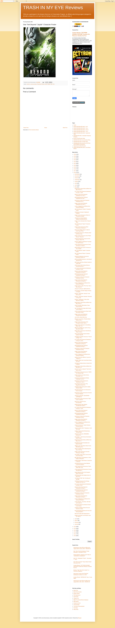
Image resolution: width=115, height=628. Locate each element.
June (76, 185)
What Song (76, 609)
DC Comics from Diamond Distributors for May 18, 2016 (83, 340)
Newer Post (25, 127)
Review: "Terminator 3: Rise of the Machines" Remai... (82, 300)
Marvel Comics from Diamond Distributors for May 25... (81, 272)
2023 (75, 159)
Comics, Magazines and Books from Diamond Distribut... (82, 207)
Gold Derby (76, 596)
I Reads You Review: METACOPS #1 (82, 288)
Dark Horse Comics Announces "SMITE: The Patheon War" (83, 373)
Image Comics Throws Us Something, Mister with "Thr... (83, 325)
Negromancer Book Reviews (80, 145)
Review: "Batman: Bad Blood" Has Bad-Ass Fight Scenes (83, 242)
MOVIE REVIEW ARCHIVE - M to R (81, 129)
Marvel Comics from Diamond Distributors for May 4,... (81, 488)
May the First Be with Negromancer (82, 513)
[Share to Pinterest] (51, 82)
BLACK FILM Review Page (79, 138)
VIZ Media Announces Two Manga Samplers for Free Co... (82, 482)
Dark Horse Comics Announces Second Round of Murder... (83, 393)
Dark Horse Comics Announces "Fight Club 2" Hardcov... (83, 399)
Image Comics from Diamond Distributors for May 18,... (81, 352)
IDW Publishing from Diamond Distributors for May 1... (81, 346)
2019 (75, 167)
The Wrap (76, 607)
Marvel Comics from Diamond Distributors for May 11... (81, 411)
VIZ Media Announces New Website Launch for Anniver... (82, 464)
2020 (75, 165)
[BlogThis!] (47, 82)
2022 (75, 161)
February (77, 522)
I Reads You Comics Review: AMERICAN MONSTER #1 (81, 218)
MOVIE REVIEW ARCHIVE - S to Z (81, 131)
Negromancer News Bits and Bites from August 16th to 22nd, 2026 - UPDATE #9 (82, 548)
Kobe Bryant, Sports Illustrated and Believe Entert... (82, 443)
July (76, 183)
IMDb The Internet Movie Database (81, 599)
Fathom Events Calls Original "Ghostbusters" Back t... (81, 405)
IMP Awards (76, 601)
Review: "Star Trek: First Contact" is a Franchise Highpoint (81, 571)
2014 (75, 528)
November (77, 176)
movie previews (34, 84)
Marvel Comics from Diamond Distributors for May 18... (81, 343)
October (76, 177)
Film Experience (77, 595)
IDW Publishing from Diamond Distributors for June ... (81, 198)
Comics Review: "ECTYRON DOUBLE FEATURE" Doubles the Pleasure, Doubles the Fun (81, 34)
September (77, 179)
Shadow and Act (77, 603)
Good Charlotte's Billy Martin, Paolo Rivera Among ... (82, 306)
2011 (75, 533)
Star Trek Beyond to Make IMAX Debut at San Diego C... (83, 309)
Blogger (79, 617)
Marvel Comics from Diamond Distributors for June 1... (81, 195)
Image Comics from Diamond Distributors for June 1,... (81, 204)
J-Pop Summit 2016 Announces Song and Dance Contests (83, 245)
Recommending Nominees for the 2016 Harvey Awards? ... (83, 511)
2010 (75, 535)
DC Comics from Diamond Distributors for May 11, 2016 (83, 408)
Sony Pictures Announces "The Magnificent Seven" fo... (81, 384)
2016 (75, 172)
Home (45, 127)
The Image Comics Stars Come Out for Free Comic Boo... (83, 455)
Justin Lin (28, 84)
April (76, 518)
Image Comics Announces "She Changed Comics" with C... (81, 322)
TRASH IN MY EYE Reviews (53, 7)
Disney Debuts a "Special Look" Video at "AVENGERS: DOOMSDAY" (82, 555)
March (76, 520)
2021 (75, 163)
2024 (75, 158)
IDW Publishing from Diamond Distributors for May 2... (81, 275)
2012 (75, 532)
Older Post (65, 127)
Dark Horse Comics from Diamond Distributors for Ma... (82, 277)
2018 (75, 168)
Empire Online (77, 593)
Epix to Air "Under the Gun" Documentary (80, 402)
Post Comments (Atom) (34, 129)
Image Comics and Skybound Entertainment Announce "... (81, 315)
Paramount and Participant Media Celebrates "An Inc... (82, 378)
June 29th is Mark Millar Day (81, 317)
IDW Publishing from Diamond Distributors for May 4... (81, 490)
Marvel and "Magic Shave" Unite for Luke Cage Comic (82, 230)
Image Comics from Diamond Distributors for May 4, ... (81, 496)
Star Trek (52, 84)
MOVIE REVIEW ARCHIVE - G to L (81, 128)
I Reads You (76, 598)
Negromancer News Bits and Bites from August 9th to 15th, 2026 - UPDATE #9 (82, 581)
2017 (75, 170)
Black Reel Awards (78, 591)
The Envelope (76, 604)
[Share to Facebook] (50, 82)
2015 (75, 526)
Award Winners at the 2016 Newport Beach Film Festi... (82, 473)
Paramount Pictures (41, 84)
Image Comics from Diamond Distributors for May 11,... (81, 420)
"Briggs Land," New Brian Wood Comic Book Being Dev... (83, 446)
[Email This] (45, 82)
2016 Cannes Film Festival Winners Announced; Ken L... (82, 266)
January (77, 524)
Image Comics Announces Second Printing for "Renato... (82, 452)
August (76, 181)
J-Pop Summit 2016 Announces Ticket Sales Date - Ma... (83, 467)
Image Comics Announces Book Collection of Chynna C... (81, 227)
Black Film (76, 590)
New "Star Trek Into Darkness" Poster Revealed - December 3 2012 (81, 552)
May (76, 187)
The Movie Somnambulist (79, 606)
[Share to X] (48, 82)
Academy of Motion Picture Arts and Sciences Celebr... (82, 508)
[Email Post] (43, 82)
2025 (75, 156)
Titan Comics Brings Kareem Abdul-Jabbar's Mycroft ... (82, 334)
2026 (75, 154)
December (77, 174)
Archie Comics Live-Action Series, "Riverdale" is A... (82, 375)
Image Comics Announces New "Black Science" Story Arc (83, 236)
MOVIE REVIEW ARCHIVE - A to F (81, 126)
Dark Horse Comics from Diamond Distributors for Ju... (82, 201)
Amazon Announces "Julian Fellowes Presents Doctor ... (82, 426)
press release (47, 84)
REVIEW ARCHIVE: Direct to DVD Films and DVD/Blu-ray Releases (82, 144)
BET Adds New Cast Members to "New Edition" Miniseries (83, 458)
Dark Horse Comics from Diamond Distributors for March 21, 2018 (81, 574)
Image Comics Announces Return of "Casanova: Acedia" (82, 216)
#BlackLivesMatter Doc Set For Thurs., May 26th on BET (83, 328)
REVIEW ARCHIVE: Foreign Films (81, 141)
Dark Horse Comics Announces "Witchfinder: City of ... (81, 381)
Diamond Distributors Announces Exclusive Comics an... (82, 257)
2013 (75, 530)
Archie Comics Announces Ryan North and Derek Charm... (83, 312)
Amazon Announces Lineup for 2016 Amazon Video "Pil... (82, 239)
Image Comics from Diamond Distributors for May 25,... (81, 280)
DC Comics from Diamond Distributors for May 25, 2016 (83, 269)
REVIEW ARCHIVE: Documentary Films (82, 140)
